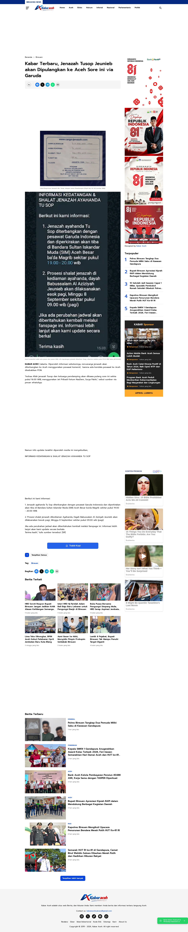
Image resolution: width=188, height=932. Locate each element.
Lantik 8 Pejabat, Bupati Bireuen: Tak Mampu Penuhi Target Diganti (104, 639)
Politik (137, 7)
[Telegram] (48, 85)
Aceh (71, 7)
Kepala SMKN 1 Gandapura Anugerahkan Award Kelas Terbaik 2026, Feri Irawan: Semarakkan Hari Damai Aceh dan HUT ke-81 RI (93, 751)
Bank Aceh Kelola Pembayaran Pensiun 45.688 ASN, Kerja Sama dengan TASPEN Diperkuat (94, 777)
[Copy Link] (58, 85)
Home (62, 7)
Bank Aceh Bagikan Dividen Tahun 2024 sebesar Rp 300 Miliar (141, 341)
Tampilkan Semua (39, 555)
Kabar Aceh (141, 246)
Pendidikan (72, 745)
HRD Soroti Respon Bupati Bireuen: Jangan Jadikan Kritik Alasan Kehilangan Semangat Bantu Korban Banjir (40, 607)
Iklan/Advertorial (84, 921)
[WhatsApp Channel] (106, 916)
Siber (72, 921)
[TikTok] (94, 916)
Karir (115, 921)
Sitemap (106, 921)
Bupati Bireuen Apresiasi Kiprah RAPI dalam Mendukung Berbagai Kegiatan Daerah (93, 803)
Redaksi (64, 921)
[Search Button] (160, 8)
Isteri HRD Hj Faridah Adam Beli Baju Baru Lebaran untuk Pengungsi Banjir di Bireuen (72, 607)
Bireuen (34, 563)
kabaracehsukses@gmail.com (99, 911)
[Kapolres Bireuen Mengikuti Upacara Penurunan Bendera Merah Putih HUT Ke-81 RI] (45, 834)
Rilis (69, 823)
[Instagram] (82, 916)
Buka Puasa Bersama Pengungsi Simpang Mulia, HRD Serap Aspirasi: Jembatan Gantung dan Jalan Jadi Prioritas (105, 607)
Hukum (89, 7)
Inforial (100, 7)
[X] (42, 85)
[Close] (184, 920)
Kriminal (71, 719)
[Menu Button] (27, 8)
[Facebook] (37, 85)
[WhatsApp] (53, 85)
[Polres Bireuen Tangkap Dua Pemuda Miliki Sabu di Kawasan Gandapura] (45, 729)
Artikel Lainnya (144, 393)
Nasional (110, 7)
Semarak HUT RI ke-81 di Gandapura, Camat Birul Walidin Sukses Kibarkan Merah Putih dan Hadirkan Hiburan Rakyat (93, 853)
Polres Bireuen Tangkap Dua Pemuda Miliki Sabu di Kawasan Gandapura (92, 724)
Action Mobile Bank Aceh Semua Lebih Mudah (143, 354)
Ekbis (79, 7)
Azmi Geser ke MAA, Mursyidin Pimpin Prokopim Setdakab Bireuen (71, 639)
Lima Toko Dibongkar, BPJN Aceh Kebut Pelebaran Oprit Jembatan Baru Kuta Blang (39, 639)
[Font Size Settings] (29, 85)
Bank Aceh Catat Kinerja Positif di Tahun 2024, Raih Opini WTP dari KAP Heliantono (144, 367)
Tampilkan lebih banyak (72, 878)
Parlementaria (125, 7)
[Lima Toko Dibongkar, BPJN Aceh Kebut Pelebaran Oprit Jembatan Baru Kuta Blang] (40, 624)
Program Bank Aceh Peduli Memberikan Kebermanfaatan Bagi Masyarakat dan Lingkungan (143, 380)
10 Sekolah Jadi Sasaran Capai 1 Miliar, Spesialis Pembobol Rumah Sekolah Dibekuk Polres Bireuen (146, 286)
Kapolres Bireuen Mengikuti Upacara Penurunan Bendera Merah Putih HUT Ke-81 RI (94, 829)
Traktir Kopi (75, 546)
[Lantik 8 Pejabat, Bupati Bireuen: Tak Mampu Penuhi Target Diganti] (105, 624)
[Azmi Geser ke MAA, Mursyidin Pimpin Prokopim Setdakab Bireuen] (73, 624)
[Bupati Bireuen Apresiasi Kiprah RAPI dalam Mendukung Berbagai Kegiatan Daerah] (45, 807)
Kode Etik (97, 921)
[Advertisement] (94, 34)
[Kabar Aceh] (44, 8)
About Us (123, 921)
